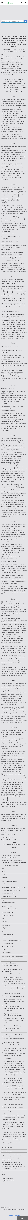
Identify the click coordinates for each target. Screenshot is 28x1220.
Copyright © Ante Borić (14, 1215)
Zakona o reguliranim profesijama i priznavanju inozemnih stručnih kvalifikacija (12, 63)
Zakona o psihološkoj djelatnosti (11, 68)
